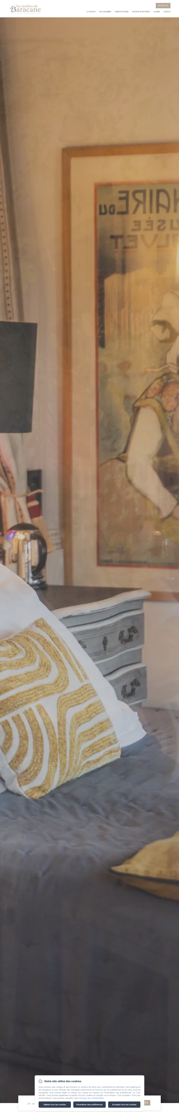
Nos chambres (105, 12)
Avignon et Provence (141, 12)
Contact (166, 12)
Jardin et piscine (121, 12)
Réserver (163, 5)
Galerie (156, 12)
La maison (91, 12)
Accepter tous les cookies (124, 1104)
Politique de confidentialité (91, 1098)
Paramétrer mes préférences (89, 1104)
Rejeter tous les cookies (55, 1104)
